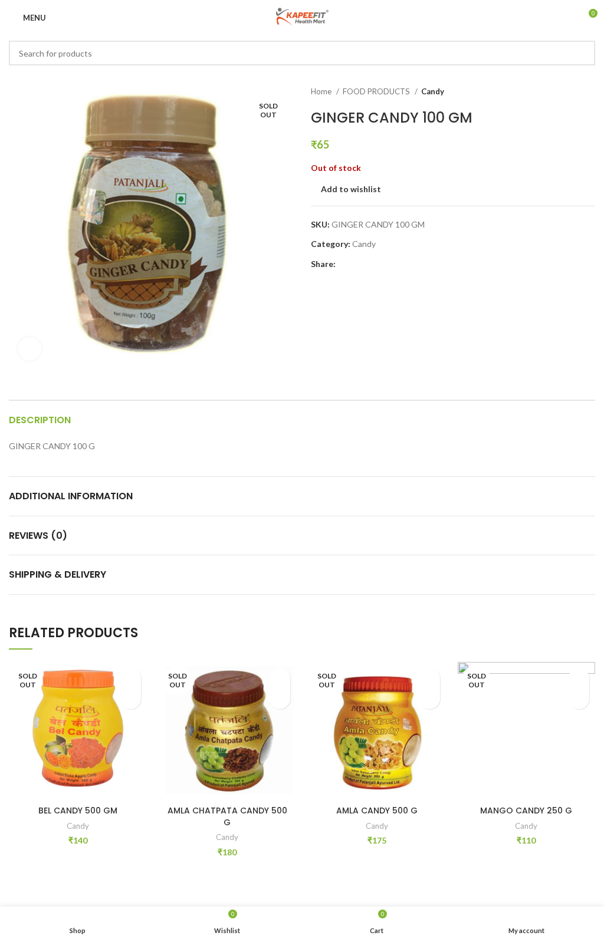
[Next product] (589, 92)
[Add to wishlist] (130, 678)
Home (322, 91)
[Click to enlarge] (29, 349)
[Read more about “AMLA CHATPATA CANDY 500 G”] (280, 698)
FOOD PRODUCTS (377, 91)
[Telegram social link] (399, 264)
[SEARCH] (582, 53)
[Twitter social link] (359, 264)
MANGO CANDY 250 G (526, 810)
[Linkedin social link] (386, 264)
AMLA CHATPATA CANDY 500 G (227, 816)
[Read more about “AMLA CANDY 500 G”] (429, 698)
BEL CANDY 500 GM (77, 810)
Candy (432, 91)
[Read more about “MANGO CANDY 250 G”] (579, 698)
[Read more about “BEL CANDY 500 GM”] (130, 698)
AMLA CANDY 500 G (377, 810)
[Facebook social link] (345, 264)
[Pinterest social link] (372, 264)
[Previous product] (566, 92)
